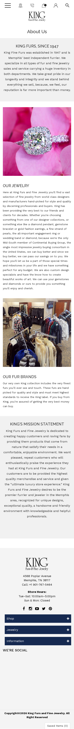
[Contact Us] (20, 5)
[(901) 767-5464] (32, 5)
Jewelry (12, 630)
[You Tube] (37, 609)
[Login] (56, 5)
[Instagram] (30, 609)
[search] (67, 5)
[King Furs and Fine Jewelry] (37, 16)
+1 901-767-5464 (40, 584)
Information (15, 641)
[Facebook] (24, 609)
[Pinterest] (50, 609)
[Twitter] (43, 609)
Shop (10, 618)
